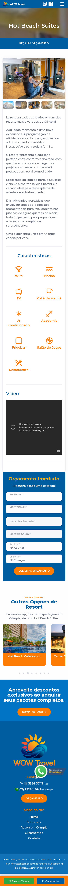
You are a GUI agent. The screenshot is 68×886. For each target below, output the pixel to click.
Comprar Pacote (34, 712)
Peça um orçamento (34, 43)
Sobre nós (34, 822)
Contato (34, 838)
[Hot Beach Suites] (61, 92)
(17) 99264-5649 (35, 789)
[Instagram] (44, 4)
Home (34, 816)
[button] (10, 78)
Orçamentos (34, 833)
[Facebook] (51, 4)
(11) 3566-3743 (35, 783)
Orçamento (34, 798)
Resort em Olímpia (34, 827)
